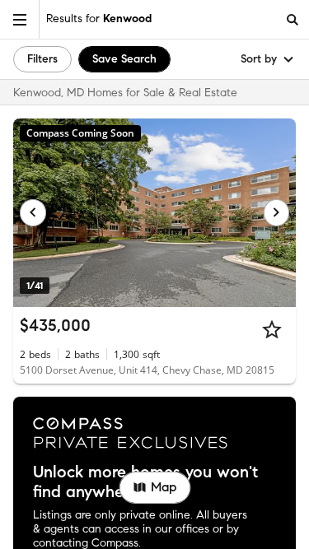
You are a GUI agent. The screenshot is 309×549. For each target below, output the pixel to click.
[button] (20, 19)
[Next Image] (277, 212)
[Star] (272, 329)
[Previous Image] (33, 212)
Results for (99, 19)
